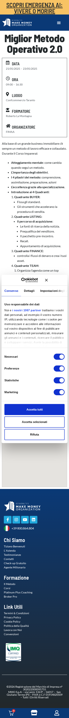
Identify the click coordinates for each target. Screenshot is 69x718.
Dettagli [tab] (29, 290)
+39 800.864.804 (23, 528)
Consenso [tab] (11, 290)
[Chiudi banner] (55, 280)
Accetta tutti (34, 409)
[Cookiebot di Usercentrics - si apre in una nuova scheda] (27, 280)
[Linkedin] (33, 520)
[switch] (55, 368)
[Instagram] (16, 520)
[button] (59, 23)
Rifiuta (34, 434)
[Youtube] (25, 520)
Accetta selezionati (34, 422)
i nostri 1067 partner (26, 310)
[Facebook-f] (8, 520)
